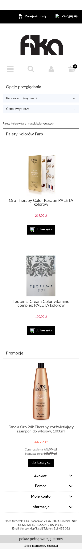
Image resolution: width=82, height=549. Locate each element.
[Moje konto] (51, 69)
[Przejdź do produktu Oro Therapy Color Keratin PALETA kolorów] (41, 175)
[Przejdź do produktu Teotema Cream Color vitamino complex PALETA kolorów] (41, 276)
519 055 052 (62, 528)
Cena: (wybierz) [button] (17, 108)
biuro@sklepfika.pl (31, 528)
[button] (10, 69)
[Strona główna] (41, 44)
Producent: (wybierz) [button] (21, 98)
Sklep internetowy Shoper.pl (41, 546)
